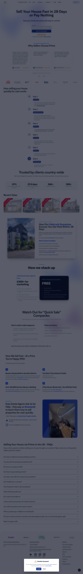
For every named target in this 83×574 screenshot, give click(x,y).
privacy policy (48, 565)
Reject (44, 568)
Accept (38, 568)
